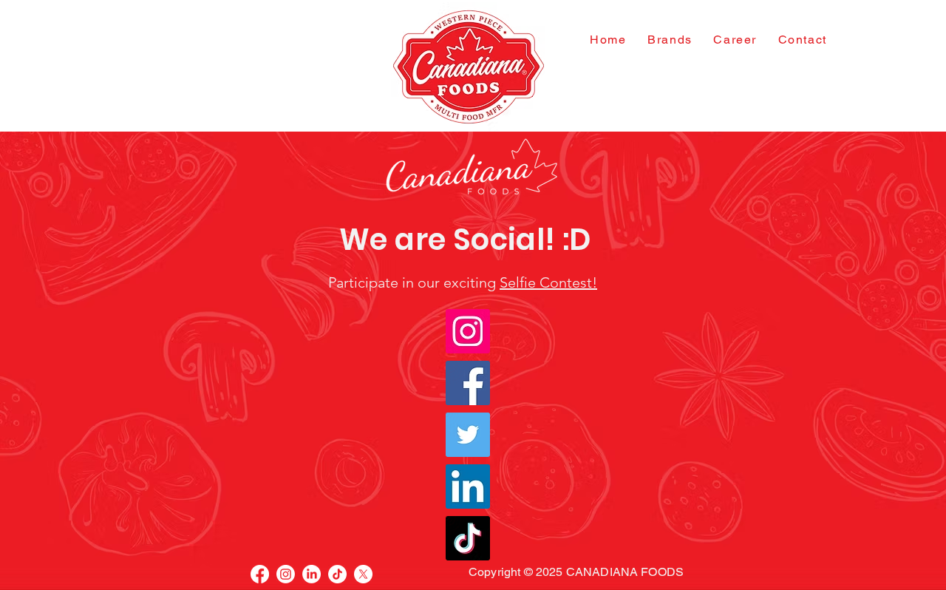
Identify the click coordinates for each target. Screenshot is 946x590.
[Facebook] (468, 383)
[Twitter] (468, 435)
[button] (670, 40)
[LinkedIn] (468, 486)
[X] (363, 574)
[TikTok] (468, 538)
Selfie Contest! (548, 282)
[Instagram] (468, 331)
